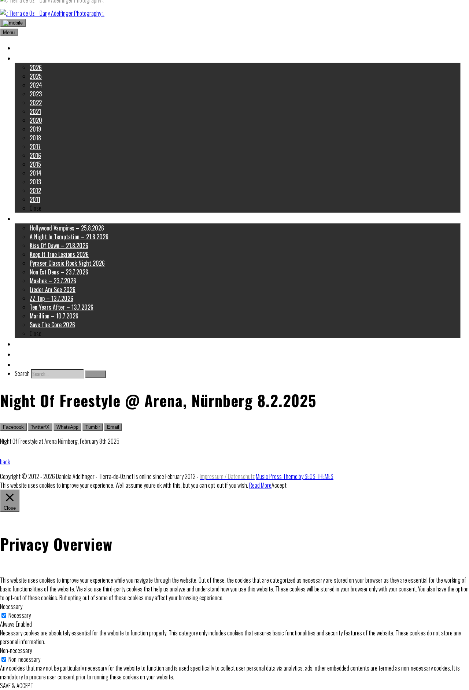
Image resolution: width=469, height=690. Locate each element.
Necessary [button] (11, 606)
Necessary (19, 615)
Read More (260, 485)
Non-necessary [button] (16, 650)
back (5, 461)
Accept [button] (279, 485)
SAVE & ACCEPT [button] (16, 685)
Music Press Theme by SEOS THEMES (294, 476)
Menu (9, 32)
